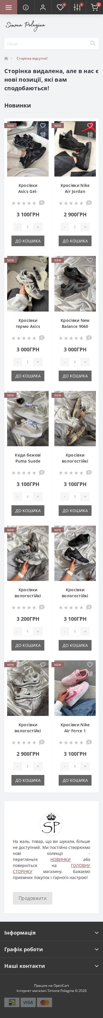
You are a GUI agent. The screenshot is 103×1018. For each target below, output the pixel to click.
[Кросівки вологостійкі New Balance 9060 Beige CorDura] (75, 418)
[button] (43, 7)
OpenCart (61, 985)
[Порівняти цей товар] (42, 135)
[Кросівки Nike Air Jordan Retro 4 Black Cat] (75, 149)
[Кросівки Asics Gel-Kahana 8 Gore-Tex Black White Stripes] (28, 149)
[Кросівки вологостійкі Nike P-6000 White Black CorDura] (28, 688)
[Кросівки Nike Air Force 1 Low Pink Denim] (75, 688)
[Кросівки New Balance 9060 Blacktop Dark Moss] (75, 283)
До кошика (28, 241)
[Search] (93, 43)
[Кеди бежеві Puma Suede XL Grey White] (28, 418)
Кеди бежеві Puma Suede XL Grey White (27, 461)
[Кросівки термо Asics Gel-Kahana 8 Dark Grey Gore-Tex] (28, 283)
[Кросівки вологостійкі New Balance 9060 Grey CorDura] (28, 553)
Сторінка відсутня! (32, 58)
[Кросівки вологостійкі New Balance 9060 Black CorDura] (75, 553)
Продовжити (33, 898)
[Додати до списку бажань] (42, 126)
